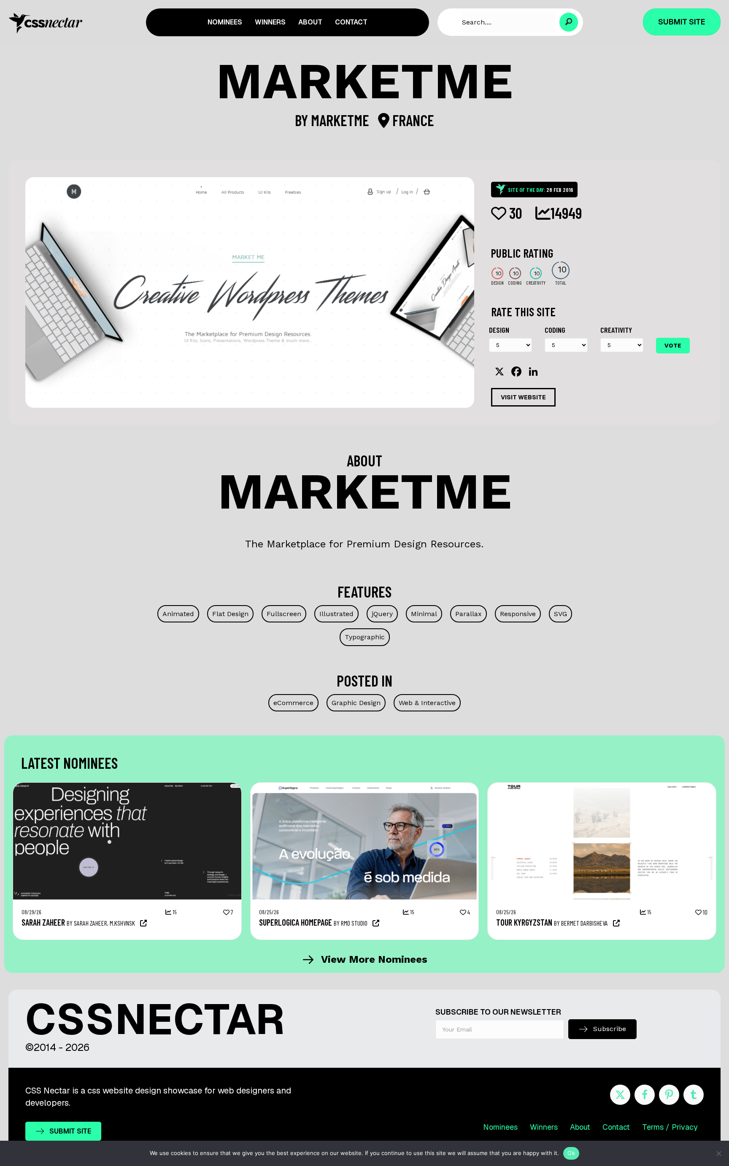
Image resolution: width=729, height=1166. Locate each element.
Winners (544, 1127)
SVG (560, 614)
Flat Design (230, 614)
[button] (568, 22)
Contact (616, 1127)
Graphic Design (356, 703)
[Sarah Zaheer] (127, 787)
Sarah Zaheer (43, 922)
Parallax (468, 614)
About (580, 1127)
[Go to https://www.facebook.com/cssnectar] (644, 1095)
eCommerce (293, 703)
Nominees (500, 1127)
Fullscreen (284, 614)
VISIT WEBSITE (523, 397)
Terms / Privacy (670, 1127)
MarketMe (341, 120)
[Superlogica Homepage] (365, 787)
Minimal (424, 614)
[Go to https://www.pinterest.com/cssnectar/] (669, 1095)
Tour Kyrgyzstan (524, 922)
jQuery (382, 614)
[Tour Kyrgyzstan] (602, 787)
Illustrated (336, 614)
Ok (571, 1153)
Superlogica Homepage (295, 922)
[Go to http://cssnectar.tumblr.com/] (693, 1095)
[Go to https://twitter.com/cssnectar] (620, 1095)
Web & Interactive (427, 703)
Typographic (365, 637)
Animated (178, 614)
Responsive (518, 614)
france (411, 120)
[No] (718, 1153)
